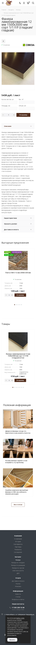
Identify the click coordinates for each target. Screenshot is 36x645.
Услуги (18, 578)
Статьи (18, 597)
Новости (18, 594)
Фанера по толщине (18, 563)
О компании (18, 539)
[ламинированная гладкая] (18, 68)
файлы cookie (20, 618)
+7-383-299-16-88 (18, 607)
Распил (18, 584)
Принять (12, 640)
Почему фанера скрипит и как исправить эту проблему (16, 461)
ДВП (18, 573)
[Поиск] (33, 3)
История (18, 541)
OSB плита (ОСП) (18, 571)
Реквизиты (18, 549)
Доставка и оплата (18, 581)
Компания (18, 536)
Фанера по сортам (18, 568)
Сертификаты (18, 544)
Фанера (18, 560)
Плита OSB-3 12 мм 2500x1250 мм (18, 273)
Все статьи (18, 504)
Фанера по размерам (18, 565)
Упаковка (18, 586)
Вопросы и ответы (18, 599)
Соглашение (18, 552)
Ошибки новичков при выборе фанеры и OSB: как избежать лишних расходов (16, 492)
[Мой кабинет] (24, 3)
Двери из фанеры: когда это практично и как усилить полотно (17, 432)
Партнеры (18, 547)
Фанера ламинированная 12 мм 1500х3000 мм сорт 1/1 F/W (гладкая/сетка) (18, 356)
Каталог (18, 557)
